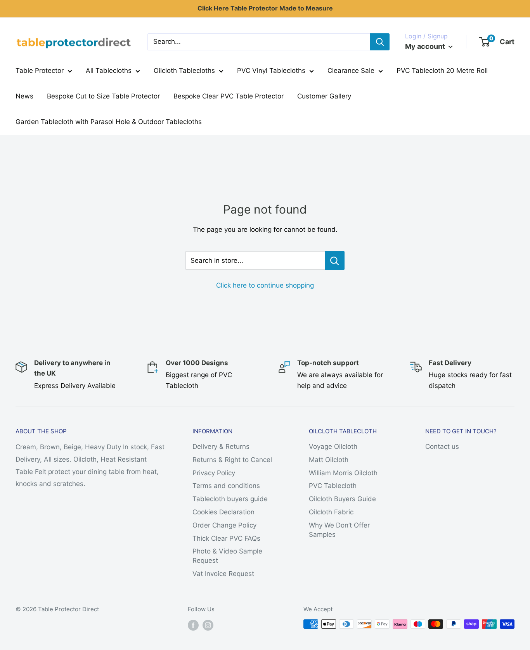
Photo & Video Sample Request (227, 555)
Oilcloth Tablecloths (184, 70)
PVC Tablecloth (333, 486)
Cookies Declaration (223, 512)
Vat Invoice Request (223, 574)
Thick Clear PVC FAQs (226, 538)
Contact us (442, 446)
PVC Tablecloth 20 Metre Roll (442, 70)
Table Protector (40, 70)
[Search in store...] (335, 260)
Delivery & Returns (220, 446)
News (24, 96)
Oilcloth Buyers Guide (342, 499)
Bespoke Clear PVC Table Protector (228, 96)
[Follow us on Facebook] (193, 625)
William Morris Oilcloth (343, 473)
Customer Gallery (324, 96)
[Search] (380, 41)
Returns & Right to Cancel (232, 460)
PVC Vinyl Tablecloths (271, 70)
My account (426, 46)
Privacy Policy (213, 473)
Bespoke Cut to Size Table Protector (103, 96)
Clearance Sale (350, 70)
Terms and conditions (226, 486)
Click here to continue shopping (265, 285)
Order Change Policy (224, 525)
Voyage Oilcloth (333, 446)
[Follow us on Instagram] (208, 625)
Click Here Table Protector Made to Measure (265, 8)
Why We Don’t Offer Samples (339, 529)
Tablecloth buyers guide (230, 499)
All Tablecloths (109, 70)
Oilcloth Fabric (331, 512)
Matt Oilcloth (328, 460)
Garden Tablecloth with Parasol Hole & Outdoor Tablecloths (109, 122)
